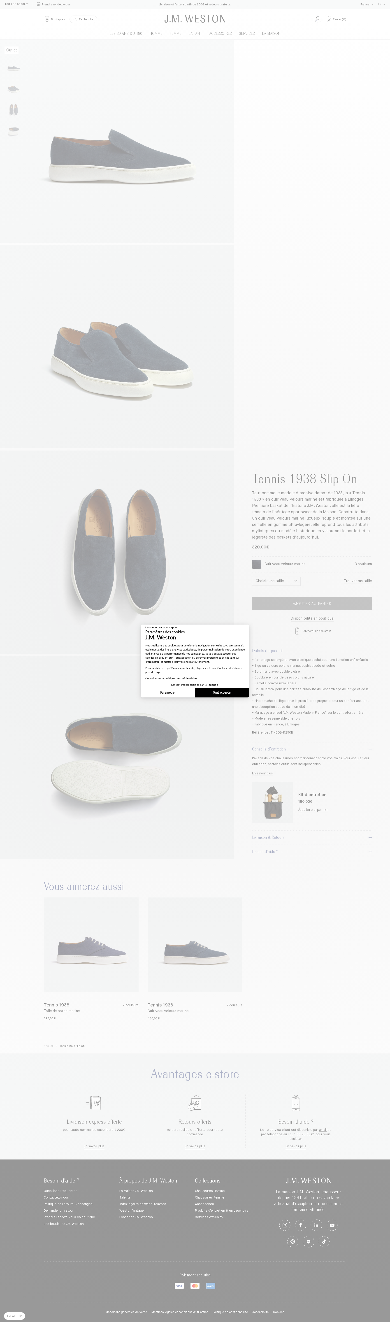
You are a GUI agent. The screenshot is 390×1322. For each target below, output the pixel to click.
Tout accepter (222, 692)
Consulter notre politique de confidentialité (171, 678)
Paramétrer (168, 692)
